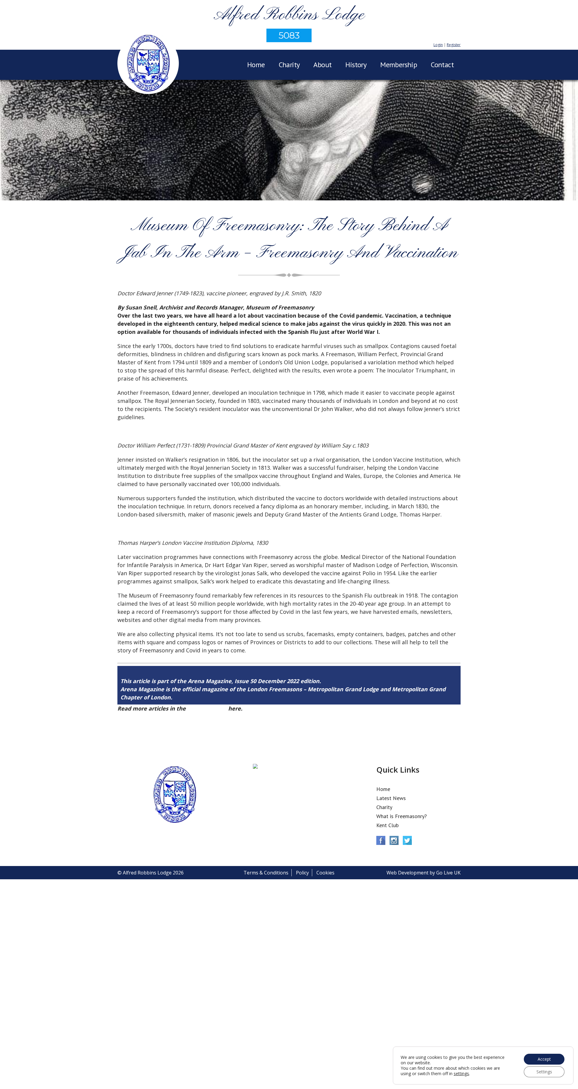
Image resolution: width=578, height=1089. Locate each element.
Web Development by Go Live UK (424, 872)
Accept (544, 1059)
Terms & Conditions (266, 872)
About (322, 64)
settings (461, 1073)
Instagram (394, 840)
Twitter (407, 840)
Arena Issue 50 (207, 708)
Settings (544, 1072)
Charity (289, 64)
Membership (398, 64)
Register (454, 44)
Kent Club (387, 825)
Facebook (380, 840)
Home (256, 64)
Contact (442, 64)
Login (438, 44)
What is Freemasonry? (401, 816)
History (355, 64)
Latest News (391, 798)
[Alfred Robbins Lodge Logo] (148, 64)
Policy (302, 872)
